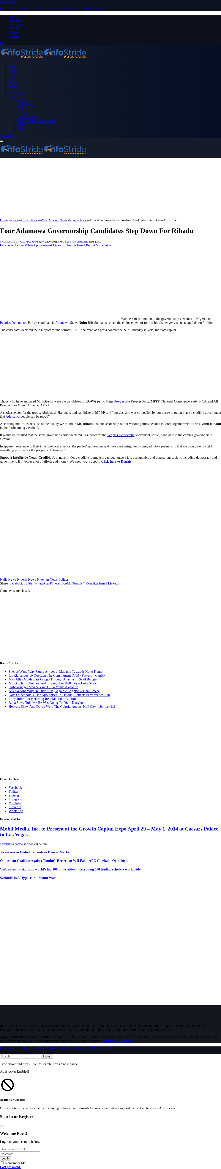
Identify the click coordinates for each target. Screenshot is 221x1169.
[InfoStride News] (43, 59)
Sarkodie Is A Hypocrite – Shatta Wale (28, 878)
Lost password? (10, 1167)
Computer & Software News (16, 844)
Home (12, 66)
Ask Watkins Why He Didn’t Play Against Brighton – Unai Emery (54, 691)
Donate (14, 28)
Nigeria (13, 82)
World (21, 125)
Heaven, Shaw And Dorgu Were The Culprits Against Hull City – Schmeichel (62, 706)
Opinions (23, 113)
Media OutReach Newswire (36, 121)
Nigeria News (7, 242)
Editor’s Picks (26, 105)
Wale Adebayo (27, 242)
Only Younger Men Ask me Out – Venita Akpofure (43, 687)
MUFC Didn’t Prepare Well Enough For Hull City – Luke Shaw (53, 683)
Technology (16, 94)
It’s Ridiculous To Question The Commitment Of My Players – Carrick (57, 675)
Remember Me (15, 1163)
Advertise (15, 20)
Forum (13, 32)
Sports (12, 90)
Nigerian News (47, 579)
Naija (3, 579)
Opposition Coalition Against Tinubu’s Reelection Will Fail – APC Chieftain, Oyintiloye (63, 860)
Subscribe (6, 136)
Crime (12, 78)
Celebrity (14, 74)
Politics (13, 86)
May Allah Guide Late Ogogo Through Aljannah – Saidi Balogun (53, 679)
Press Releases (27, 117)
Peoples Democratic (13, 322)
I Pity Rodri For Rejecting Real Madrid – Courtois (43, 699)
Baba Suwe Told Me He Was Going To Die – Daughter (47, 702)
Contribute (16, 24)
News (12, 579)
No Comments (79, 242)
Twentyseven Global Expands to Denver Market (35, 852)
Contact (14, 36)
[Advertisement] (110, 188)
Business (14, 70)
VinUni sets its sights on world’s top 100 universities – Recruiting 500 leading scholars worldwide (70, 869)
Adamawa (62, 322)
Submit (47, 1056)
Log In (5, 1158)
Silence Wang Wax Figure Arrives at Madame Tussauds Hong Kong (55, 671)
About (13, 16)
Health (21, 109)
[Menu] (1, 141)
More (12, 97)
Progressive (122, 401)
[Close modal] (1, 1076)
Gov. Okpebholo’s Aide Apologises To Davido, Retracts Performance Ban (59, 695)
